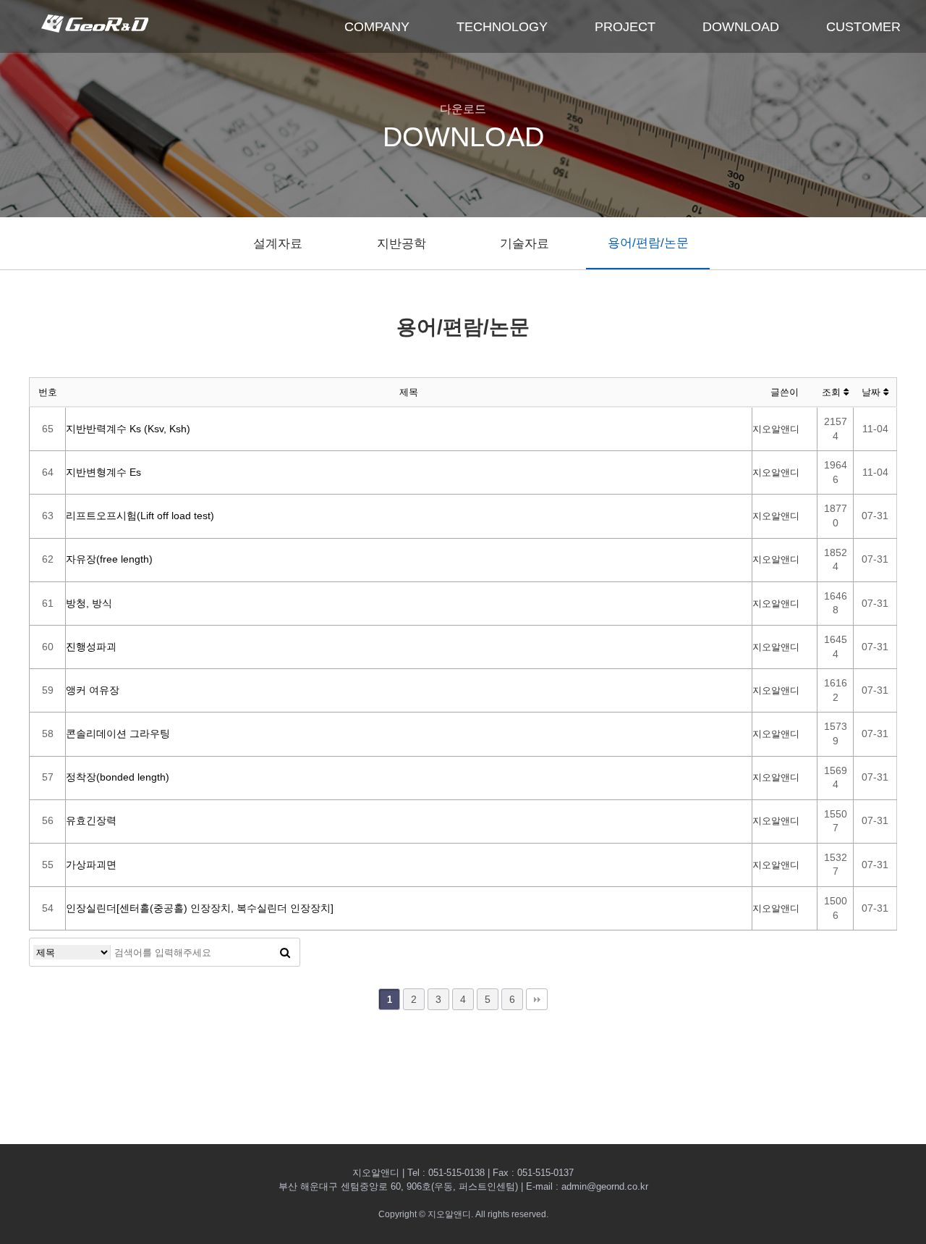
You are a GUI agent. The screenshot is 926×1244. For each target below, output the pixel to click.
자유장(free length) (109, 559)
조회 (833, 392)
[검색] (285, 952)
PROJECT (625, 27)
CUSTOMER (863, 27)
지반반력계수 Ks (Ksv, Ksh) (128, 428)
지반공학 (401, 244)
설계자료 (277, 244)
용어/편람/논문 (648, 243)
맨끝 (537, 999)
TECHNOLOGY (502, 27)
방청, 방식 (89, 603)
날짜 (872, 392)
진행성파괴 (91, 646)
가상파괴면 (91, 864)
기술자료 (524, 244)
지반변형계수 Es (103, 472)
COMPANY (376, 27)
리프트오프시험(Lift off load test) (140, 515)
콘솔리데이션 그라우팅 (118, 733)
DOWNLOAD (740, 27)
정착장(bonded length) (117, 777)
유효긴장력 (91, 820)
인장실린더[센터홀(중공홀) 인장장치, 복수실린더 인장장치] (200, 908)
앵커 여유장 (92, 690)
